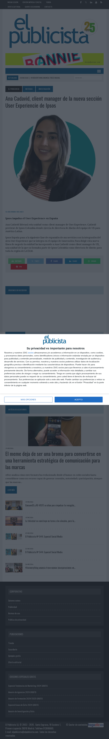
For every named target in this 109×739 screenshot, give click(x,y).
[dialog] (54, 369)
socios (31, 353)
